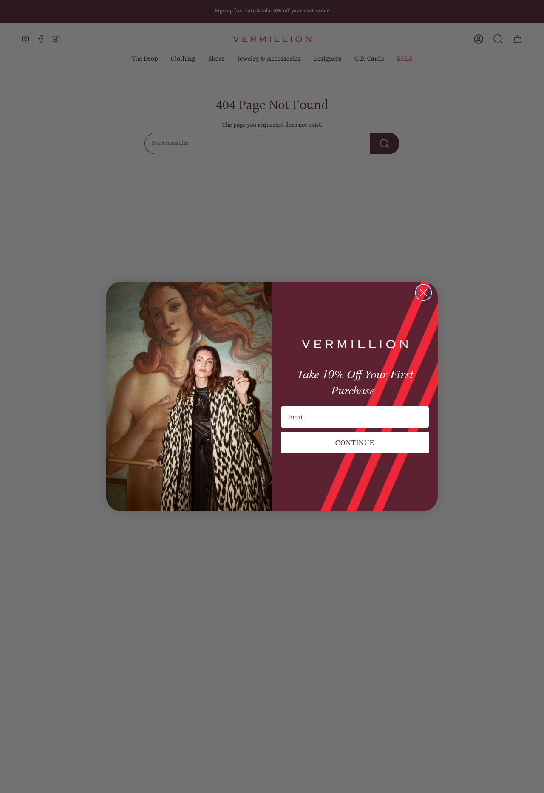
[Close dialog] (423, 292)
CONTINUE (354, 442)
